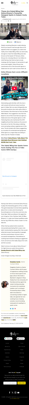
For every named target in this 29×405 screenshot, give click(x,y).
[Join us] (10, 42)
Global (23, 3)
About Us (7, 346)
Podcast (22, 366)
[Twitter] (12, 393)
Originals (22, 357)
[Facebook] (9, 393)
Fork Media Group (15, 398)
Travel (21, 349)
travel (25, 315)
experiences (6, 317)
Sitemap (22, 352)
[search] (27, 3)
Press (21, 363)
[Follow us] (18, 42)
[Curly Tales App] (8, 338)
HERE (14, 320)
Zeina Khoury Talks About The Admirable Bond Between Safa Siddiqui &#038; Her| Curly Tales (14, 140)
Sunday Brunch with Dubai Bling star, (13, 250)
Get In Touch (21, 346)
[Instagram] (15, 393)
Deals (7, 363)
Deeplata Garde (7, 19)
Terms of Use (7, 366)
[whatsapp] (6, 21)
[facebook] (1, 21)
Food (21, 343)
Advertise (7, 352)
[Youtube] (18, 393)
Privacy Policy (7, 360)
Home (2, 8)
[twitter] (4, 21)
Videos (7, 357)
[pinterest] (8, 21)
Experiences (7, 349)
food (22, 315)
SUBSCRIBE (21, 383)
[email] (10, 21)
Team (21, 360)
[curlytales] (14, 335)
